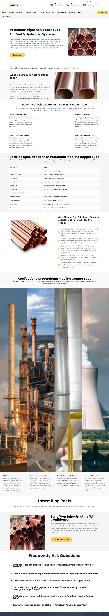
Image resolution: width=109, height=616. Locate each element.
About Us (72, 12)
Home (4, 12)
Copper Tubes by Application (38, 68)
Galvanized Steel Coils (46, 12)
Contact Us (6, 16)
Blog (79, 12)
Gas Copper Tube (53, 68)
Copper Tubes (61, 12)
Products (16, 68)
